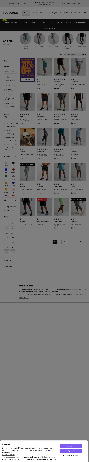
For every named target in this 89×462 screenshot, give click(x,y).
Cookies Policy (8, 455)
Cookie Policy (30, 459)
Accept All (71, 446)
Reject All (71, 451)
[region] (44, 451)
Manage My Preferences (71, 456)
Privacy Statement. (48, 459)
